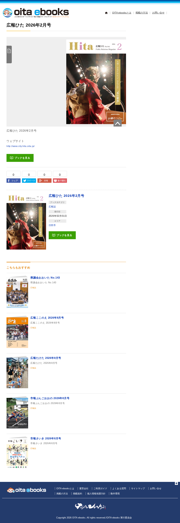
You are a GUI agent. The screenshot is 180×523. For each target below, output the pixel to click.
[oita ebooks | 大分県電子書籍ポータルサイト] (36, 16)
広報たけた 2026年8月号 (45, 357)
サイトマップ (138, 488)
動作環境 (115, 493)
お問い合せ (158, 12)
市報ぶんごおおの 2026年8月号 (50, 398)
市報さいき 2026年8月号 (45, 438)
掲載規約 (77, 493)
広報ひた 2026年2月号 (66, 196)
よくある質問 (119, 488)
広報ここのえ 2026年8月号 (47, 317)
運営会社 (83, 488)
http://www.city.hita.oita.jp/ (21, 146)
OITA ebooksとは (121, 12)
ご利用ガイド (100, 488)
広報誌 (52, 206)
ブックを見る (22, 157)
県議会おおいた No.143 (45, 277)
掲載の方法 (142, 12)
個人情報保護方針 (96, 493)
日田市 (52, 225)
